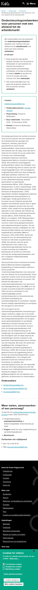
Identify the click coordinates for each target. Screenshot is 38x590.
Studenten (7, 494)
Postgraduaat (8, 538)
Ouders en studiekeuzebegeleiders (17, 515)
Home (3, 11)
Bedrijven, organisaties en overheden (17, 501)
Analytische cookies (14, 566)
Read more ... (14, 559)
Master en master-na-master (14, 534)
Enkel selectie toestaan (13, 574)
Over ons (6, 485)
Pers (4, 511)
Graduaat (6, 527)
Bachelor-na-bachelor (11, 531)
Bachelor (6, 524)
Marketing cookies (13, 569)
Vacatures (7, 482)
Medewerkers (8, 508)
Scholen (6, 504)
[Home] (11, 3)
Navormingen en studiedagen (14, 541)
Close (34, 551)
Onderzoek (12, 11)
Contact (6, 478)
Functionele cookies (14, 564)
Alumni (5, 497)
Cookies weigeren (12, 580)
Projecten (22, 11)
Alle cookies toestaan (14, 584)
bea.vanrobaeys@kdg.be (17, 447)
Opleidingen (8, 471)
